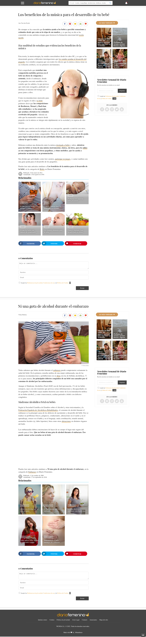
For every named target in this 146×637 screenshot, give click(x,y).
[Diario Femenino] (44, 3)
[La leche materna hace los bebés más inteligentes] (53, 211)
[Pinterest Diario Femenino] (107, 109)
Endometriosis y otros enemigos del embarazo (52, 541)
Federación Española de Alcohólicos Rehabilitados (38, 410)
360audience (78, 632)
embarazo (57, 370)
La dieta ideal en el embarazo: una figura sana (76, 510)
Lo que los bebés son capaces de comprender (28, 231)
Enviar (82, 288)
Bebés (42, 169)
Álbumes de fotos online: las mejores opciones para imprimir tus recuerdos (104, 42)
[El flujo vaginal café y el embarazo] (53, 513)
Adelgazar (72, 505)
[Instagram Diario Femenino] (112, 109)
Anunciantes (93, 620)
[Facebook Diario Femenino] (102, 109)
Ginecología (24, 505)
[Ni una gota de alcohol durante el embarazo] (29, 211)
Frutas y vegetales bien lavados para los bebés (75, 231)
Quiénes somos (42, 620)
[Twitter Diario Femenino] (116, 109)
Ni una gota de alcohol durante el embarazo (27, 207)
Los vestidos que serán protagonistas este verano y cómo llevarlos (120, 63)
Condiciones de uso (49, 283)
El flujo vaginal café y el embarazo (52, 510)
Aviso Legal (75, 620)
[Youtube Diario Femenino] (121, 109)
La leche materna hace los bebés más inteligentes (52, 207)
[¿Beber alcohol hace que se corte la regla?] (29, 513)
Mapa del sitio (103, 620)
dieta (58, 375)
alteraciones (66, 421)
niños (85, 147)
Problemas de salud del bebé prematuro (75, 200)
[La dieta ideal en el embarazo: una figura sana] (77, 513)
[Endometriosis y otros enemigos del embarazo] (53, 545)
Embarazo (24, 203)
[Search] (110, 3)
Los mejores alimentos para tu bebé (53, 231)
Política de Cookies (63, 283)
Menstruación (25, 537)
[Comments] (86, 24)
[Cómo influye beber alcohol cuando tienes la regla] (29, 545)
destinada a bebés (63, 145)
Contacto (84, 620)
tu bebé (40, 100)
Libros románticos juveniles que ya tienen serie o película (103, 63)
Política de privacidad (63, 620)
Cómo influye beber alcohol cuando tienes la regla (29, 541)
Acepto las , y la (45, 283)
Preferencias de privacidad (34, 283)
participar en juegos (62, 159)
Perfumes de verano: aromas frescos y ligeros (119, 44)
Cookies (51, 620)
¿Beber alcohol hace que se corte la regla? (29, 510)
